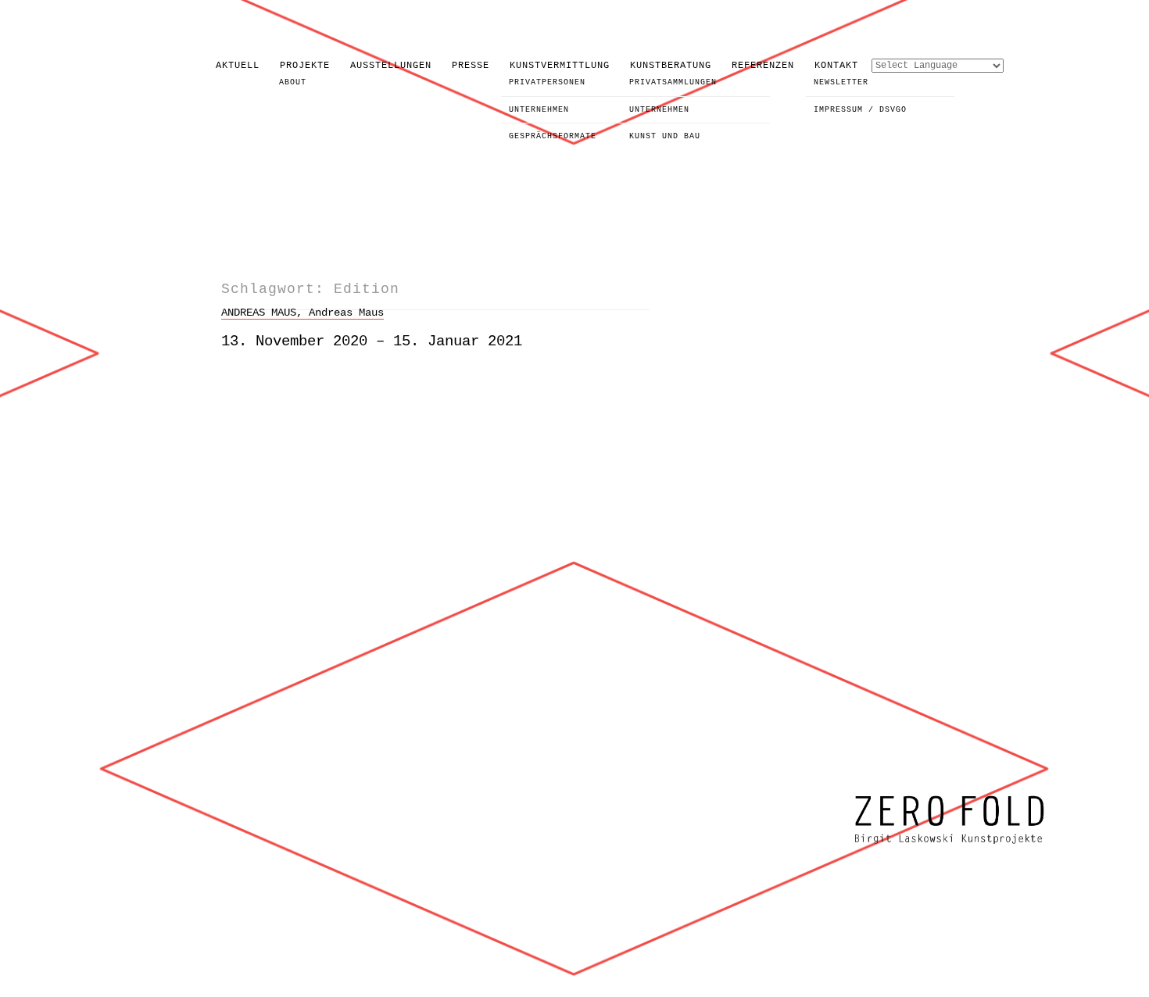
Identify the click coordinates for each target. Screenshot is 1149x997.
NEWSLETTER (841, 82)
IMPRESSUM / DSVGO (860, 109)
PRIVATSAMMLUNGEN (673, 82)
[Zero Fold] (949, 845)
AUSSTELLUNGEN (390, 65)
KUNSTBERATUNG (670, 65)
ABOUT (292, 82)
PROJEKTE (305, 65)
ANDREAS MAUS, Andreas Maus (302, 312)
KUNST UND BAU (664, 136)
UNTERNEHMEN (539, 109)
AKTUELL (238, 65)
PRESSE (470, 65)
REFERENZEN (763, 65)
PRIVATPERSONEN (547, 82)
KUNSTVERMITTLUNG (560, 65)
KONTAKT (836, 65)
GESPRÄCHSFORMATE (552, 136)
